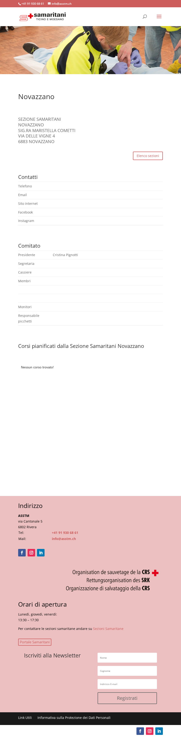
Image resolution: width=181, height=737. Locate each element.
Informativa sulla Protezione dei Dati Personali (74, 717)
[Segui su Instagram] (31, 552)
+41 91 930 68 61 (65, 532)
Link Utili (25, 717)
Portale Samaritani (35, 642)
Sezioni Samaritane (108, 628)
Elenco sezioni (148, 155)
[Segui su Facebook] (22, 552)
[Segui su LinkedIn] (41, 552)
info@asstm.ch (64, 538)
